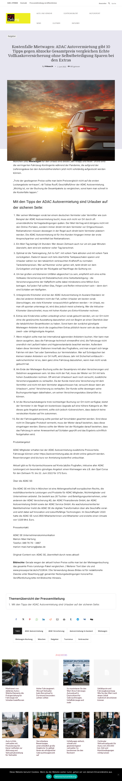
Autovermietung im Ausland (81, 631)
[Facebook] (16, 619)
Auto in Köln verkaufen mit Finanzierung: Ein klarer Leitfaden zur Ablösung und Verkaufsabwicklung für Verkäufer (14, 748)
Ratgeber (12, 36)
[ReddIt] (50, 619)
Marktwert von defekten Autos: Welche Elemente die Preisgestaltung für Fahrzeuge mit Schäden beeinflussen (15, 694)
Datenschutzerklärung (65, 776)
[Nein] (118, 774)
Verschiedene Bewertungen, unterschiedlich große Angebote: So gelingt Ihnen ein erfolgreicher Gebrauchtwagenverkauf (45, 748)
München (42, 639)
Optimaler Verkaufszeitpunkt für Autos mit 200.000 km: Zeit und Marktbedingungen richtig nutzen (106, 747)
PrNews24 (49, 66)
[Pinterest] (30, 619)
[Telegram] (78, 619)
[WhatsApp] (37, 619)
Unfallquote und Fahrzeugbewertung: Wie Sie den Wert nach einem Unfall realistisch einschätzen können (107, 694)
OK (48, 776)
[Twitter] (23, 619)
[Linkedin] (43, 619)
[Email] (57, 619)
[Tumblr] (71, 619)
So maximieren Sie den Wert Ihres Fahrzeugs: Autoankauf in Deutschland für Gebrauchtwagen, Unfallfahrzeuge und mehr (76, 695)
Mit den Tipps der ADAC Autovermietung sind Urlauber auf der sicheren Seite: (55, 604)
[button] (111, 3)
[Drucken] (64, 619)
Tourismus (68, 639)
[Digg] (91, 619)
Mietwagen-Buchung (24, 639)
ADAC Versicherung (56, 631)
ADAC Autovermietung (34, 631)
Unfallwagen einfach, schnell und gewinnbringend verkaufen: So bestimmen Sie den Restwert (75, 747)
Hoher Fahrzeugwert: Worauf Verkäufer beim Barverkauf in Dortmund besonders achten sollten (45, 693)
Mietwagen (102, 631)
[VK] (84, 619)
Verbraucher (83, 639)
